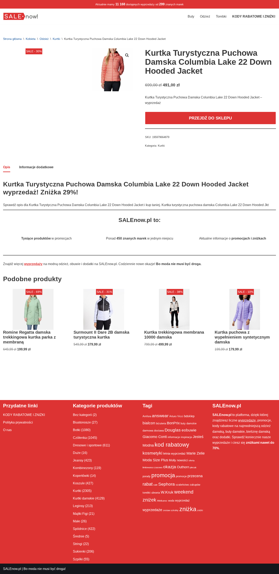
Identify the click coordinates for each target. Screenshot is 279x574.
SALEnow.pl (12, 569)
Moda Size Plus (155, 460)
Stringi (77, 544)
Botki (76, 430)
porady (147, 476)
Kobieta (31, 38)
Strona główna (12, 38)
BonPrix (173, 423)
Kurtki (56, 38)
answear (160, 415)
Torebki (221, 16)
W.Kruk (167, 492)
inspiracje (186, 437)
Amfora (147, 416)
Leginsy (78, 506)
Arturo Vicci (176, 416)
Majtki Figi (80, 513)
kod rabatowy (172, 444)
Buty (191, 16)
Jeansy (78, 460)
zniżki (200, 510)
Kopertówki (81, 475)
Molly (172, 460)
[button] (127, 55)
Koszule (79, 483)
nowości (182, 460)
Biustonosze (82, 422)
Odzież (205, 16)
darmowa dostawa (153, 430)
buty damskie (188, 423)
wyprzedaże (152, 510)
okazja (169, 466)
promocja (163, 475)
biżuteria (161, 423)
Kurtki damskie (83, 498)
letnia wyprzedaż (174, 453)
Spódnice (80, 529)
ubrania (155, 492)
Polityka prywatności (18, 422)
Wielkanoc (162, 500)
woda (171, 500)
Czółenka (80, 437)
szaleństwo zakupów (188, 484)
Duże (77, 453)
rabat (148, 484)
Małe (76, 521)
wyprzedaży (33, 264)
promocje (181, 476)
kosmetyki (152, 453)
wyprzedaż (182, 500)
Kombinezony (83, 468)
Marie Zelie (195, 453)
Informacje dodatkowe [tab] (36, 167)
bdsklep (189, 416)
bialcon (149, 423)
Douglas (173, 430)
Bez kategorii (82, 415)
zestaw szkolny (171, 510)
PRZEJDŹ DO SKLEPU (210, 118)
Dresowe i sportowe (87, 445)
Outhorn (183, 467)
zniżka (187, 509)
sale (155, 485)
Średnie (78, 536)
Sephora (166, 484)
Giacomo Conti (155, 437)
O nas (7, 430)
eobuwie (189, 430)
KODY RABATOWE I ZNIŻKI (24, 415)
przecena (195, 476)
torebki (147, 492)
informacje (174, 437)
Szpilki (78, 559)
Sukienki (79, 551)
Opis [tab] (6, 167)
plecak (193, 467)
